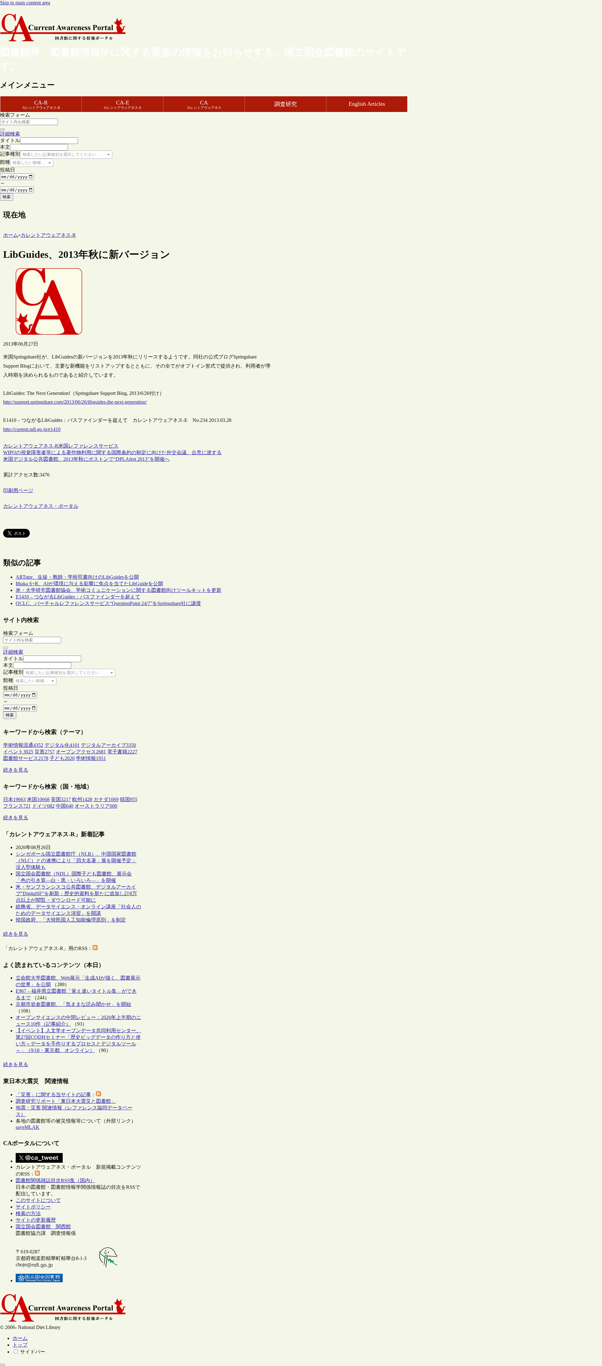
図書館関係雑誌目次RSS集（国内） (55, 1180)
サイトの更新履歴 (36, 1220)
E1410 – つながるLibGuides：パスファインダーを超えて (78, 596)
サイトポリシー (33, 1206)
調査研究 (285, 104)
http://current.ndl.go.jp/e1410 (32, 429)
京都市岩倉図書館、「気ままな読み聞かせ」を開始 (73, 1004)
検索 (7, 196)
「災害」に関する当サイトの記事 (53, 1094)
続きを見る (15, 770)
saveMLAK (28, 1127)
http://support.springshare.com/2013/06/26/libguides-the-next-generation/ (75, 402)
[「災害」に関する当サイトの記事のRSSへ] (98, 1094)
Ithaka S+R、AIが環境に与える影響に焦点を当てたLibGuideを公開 (89, 583)
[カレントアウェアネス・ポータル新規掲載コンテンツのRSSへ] (37, 1174)
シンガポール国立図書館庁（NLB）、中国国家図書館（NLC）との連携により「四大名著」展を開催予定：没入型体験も (76, 860)
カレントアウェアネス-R (30, 446)
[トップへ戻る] (2, 1365)
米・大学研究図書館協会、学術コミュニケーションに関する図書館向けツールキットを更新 (118, 590)
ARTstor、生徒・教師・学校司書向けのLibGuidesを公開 (77, 577)
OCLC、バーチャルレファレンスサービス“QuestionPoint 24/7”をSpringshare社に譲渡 (108, 603)
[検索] (2, 129)
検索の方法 (28, 1213)
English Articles (367, 104)
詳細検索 (10, 133)
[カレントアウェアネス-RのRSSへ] (95, 948)
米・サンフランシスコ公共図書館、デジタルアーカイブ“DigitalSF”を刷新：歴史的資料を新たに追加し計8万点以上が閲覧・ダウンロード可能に (76, 893)
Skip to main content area (25, 2)
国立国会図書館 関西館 (43, 1226)
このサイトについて (38, 1200)
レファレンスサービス (93, 446)
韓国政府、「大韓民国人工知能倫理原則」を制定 (71, 919)
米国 (63, 446)
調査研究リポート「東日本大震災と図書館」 (66, 1101)
